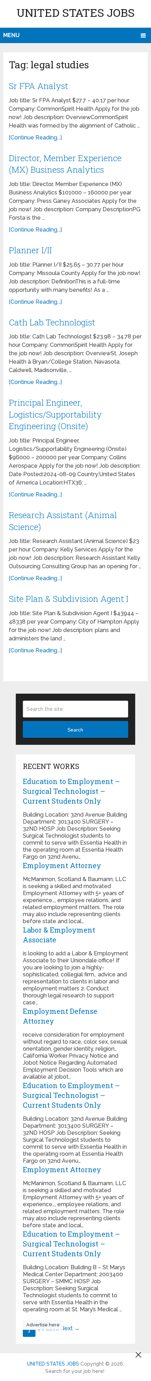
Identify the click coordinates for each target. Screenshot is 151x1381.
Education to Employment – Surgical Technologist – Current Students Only (71, 791)
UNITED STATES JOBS (75, 12)
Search (75, 730)
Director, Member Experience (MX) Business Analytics (65, 164)
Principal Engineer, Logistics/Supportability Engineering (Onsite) (55, 414)
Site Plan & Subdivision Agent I (69, 598)
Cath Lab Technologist (52, 322)
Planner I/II (30, 250)
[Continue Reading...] (35, 137)
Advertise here (43, 1324)
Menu (11, 35)
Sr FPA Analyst (38, 85)
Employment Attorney (62, 865)
